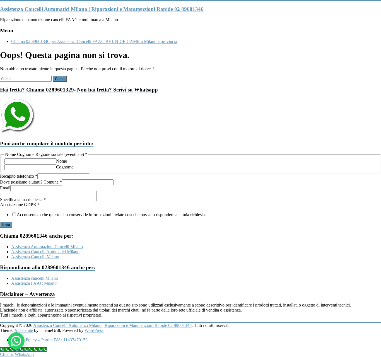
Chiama (7, 354)
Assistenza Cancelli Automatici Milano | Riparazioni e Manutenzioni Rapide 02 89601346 (102, 9)
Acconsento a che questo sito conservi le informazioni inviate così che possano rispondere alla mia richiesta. (111, 214)
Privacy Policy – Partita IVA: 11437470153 (49, 339)
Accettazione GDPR (20, 204)
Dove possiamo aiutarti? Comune (31, 182)
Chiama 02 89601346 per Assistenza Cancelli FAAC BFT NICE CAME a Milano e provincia (94, 41)
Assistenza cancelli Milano (34, 278)
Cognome (64, 167)
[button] (16, 340)
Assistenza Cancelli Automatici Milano (45, 251)
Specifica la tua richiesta (23, 199)
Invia (6, 225)
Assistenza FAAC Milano (34, 283)
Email (5, 187)
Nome (61, 161)
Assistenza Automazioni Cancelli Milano (47, 246)
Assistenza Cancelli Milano (35, 256)
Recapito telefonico (18, 176)
